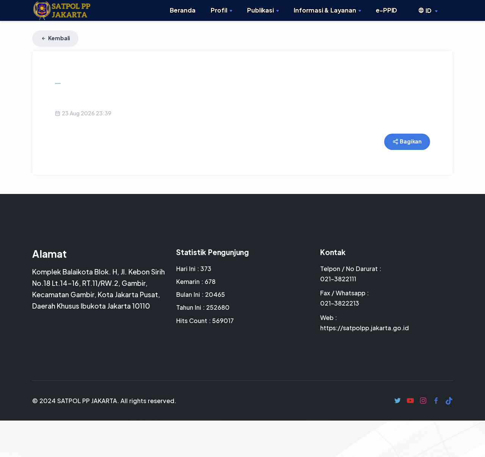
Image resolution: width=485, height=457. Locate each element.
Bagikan (410, 141)
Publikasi (260, 10)
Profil (219, 10)
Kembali (58, 38)
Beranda (183, 10)
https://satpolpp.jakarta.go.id (364, 328)
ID (428, 10)
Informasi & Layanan (325, 10)
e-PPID (386, 10)
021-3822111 (338, 279)
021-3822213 (339, 303)
